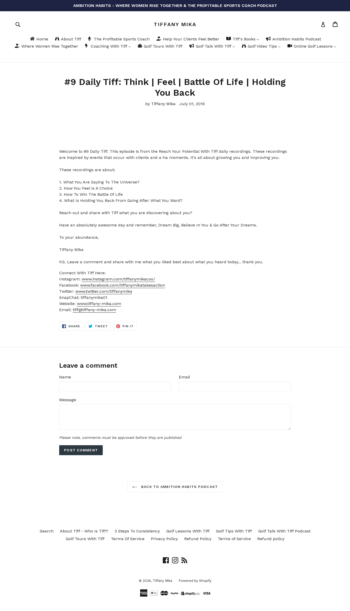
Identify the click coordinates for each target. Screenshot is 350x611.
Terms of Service (234, 538)
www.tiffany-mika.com (99, 303)
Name (65, 377)
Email (184, 377)
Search (47, 531)
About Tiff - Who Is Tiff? (84, 531)
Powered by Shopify (195, 581)
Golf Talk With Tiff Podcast (284, 531)
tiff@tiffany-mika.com (94, 309)
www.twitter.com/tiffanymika (103, 291)
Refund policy (270, 538)
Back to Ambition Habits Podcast (179, 487)
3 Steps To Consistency (137, 531)
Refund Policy (197, 538)
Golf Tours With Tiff (85, 538)
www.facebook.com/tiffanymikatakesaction (122, 285)
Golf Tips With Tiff (234, 531)
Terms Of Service (128, 538)
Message (67, 399)
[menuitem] (38, 39)
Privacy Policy (164, 538)
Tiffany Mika (175, 24)
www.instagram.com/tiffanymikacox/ (118, 279)
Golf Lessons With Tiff (188, 531)
